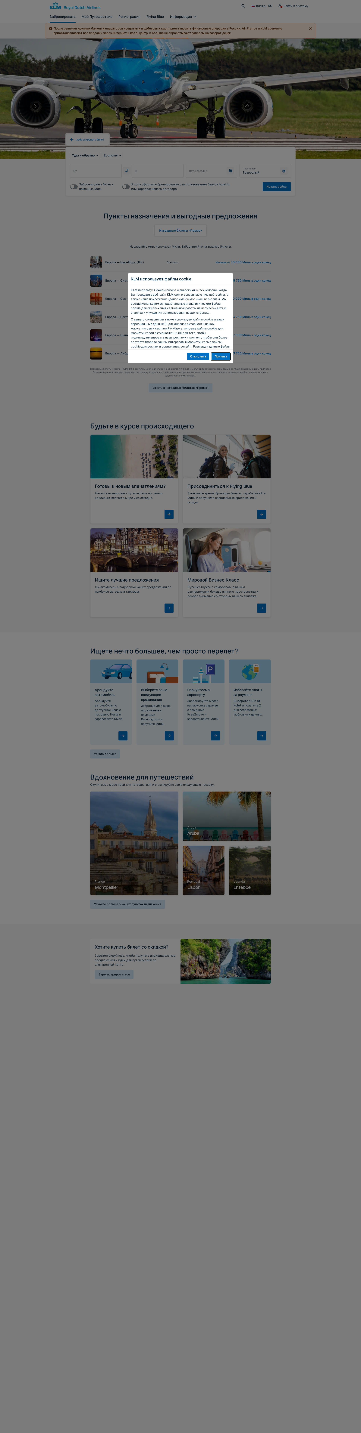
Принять (221, 356)
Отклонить (198, 356)
